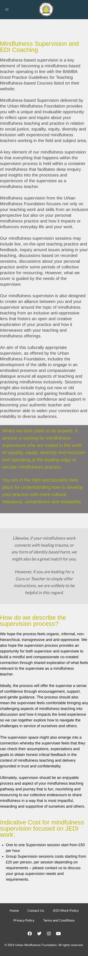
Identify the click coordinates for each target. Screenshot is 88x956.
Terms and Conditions (59, 920)
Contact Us (35, 910)
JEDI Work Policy (66, 910)
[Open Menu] (6, 9)
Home (14, 910)
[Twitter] (39, 933)
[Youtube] (58, 933)
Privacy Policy (23, 920)
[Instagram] (49, 933)
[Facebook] (29, 933)
